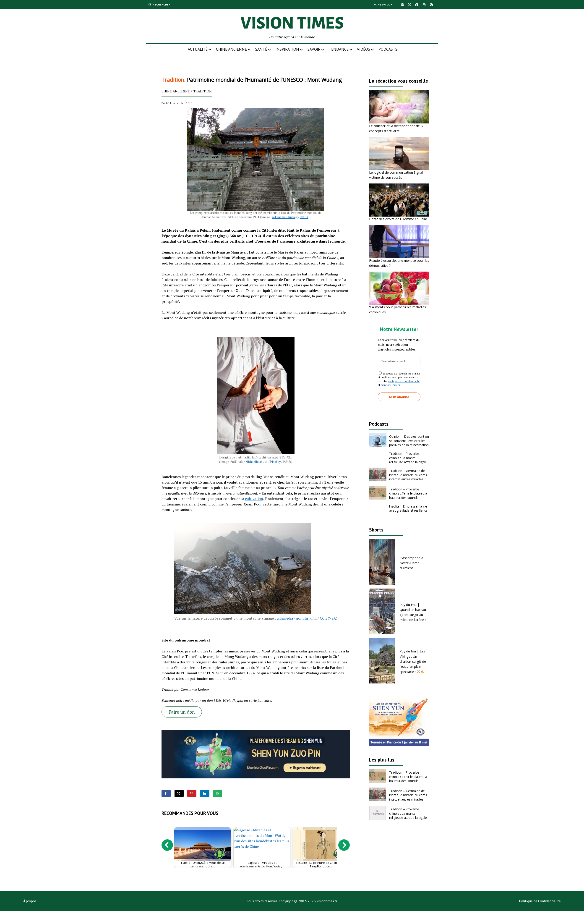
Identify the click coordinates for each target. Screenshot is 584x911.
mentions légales (390, 385)
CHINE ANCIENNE (231, 49)
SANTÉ (261, 49)
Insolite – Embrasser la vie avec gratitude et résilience (408, 508)
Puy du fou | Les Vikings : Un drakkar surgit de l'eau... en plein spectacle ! (413, 661)
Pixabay (275, 462)
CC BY (304, 217)
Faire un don (382, 4)
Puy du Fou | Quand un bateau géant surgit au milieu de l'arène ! (413, 612)
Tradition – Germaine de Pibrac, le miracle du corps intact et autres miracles (408, 475)
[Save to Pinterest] (191, 793)
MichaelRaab (254, 462)
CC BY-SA (328, 618)
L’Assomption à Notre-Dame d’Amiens (411, 562)
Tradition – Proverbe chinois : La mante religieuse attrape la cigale (408, 457)
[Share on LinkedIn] (204, 793)
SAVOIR (314, 49)
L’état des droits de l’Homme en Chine (398, 219)
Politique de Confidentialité (540, 901)
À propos (29, 901)
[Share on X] (179, 793)
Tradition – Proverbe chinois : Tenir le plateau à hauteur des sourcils (408, 493)
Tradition (202, 91)
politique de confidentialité (404, 381)
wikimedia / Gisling (284, 217)
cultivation (254, 498)
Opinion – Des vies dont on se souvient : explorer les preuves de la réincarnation (409, 440)
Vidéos (363, 49)
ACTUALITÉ (198, 49)
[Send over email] (217, 793)
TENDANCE (339, 49)
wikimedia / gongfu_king (297, 618)
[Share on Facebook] (166, 793)
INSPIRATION (287, 49)
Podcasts (387, 49)
